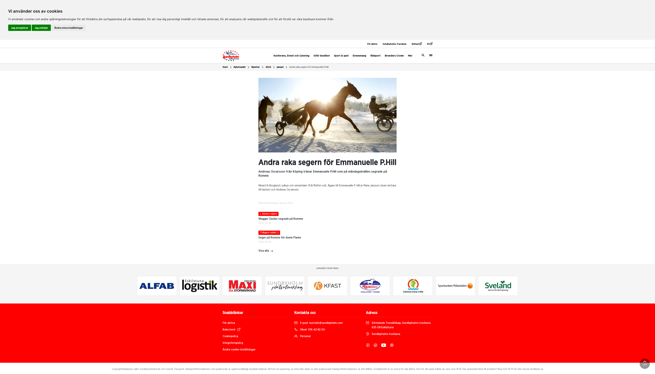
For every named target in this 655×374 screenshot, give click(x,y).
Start (225, 67)
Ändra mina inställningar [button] (68, 27)
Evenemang (359, 55)
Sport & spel (341, 55)
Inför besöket (322, 55)
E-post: (321, 323)
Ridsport (375, 55)
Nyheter (255, 67)
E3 (428, 44)
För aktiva (372, 44)
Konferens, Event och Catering (291, 55)
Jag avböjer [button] (41, 27)
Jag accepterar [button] (19, 27)
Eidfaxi (415, 44)
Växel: (312, 329)
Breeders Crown (394, 55)
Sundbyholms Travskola (394, 44)
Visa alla (263, 250)
